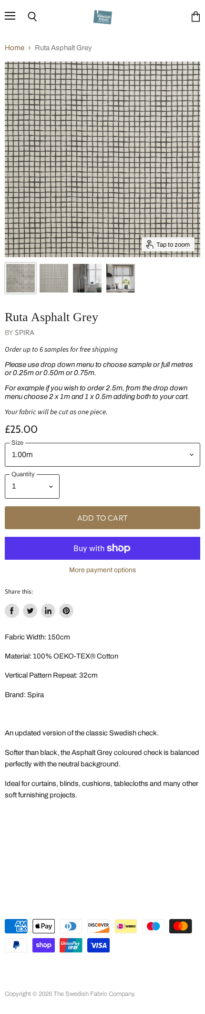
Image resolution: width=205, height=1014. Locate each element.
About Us (81, 971)
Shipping (49, 981)
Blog (119, 981)
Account (46, 971)
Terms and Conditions (134, 971)
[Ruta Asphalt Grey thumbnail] (20, 278)
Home (14, 48)
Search (14, 971)
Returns (15, 981)
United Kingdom (47, 905)
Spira (24, 332)
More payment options (102, 570)
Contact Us (86, 981)
